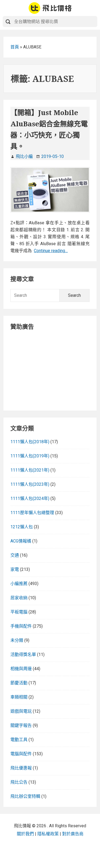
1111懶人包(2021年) (29, 470)
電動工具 (18, 739)
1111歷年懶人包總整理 (32, 512)
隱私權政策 (48, 833)
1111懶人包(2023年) (29, 484)
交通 (14, 555)
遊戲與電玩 (21, 711)
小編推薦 (18, 583)
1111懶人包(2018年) (29, 441)
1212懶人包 (21, 526)
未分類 (16, 640)
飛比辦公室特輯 (25, 796)
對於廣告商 (72, 833)
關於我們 (25, 833)
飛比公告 (18, 782)
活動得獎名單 (23, 654)
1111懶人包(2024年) (29, 498)
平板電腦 (18, 611)
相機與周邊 (21, 668)
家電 (14, 569)
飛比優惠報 (21, 768)
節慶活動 (18, 682)
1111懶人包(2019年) (29, 455)
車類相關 (18, 697)
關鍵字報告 (21, 725)
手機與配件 (21, 626)
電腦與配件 (21, 753)
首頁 (14, 47)
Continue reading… (51, 250)
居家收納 (18, 597)
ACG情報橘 (20, 541)
